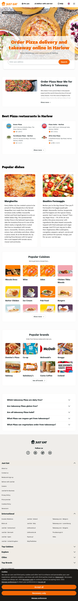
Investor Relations (7, 519)
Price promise (6, 499)
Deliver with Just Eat (45, 4)
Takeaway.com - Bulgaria (60, 528)
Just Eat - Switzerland (8, 528)
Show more (45, 102)
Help (61, 4)
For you (26, 4)
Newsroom (5, 508)
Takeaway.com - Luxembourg (62, 523)
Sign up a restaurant (8, 568)
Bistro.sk (4, 523)
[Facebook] (28, 453)
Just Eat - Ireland (32, 519)
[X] (43, 453)
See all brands (38, 380)
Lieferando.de (31, 532)
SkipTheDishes (31, 541)
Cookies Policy (6, 504)
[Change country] (69, 3)
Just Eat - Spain (6, 537)
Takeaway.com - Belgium (60, 519)
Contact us (5, 473)
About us (4, 468)
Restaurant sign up (7, 477)
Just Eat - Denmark (7, 532)
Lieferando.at (31, 528)
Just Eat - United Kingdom (10, 541)
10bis (54, 537)
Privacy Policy (6, 495)
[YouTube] (50, 453)
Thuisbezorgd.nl (58, 532)
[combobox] (33, 62)
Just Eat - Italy (31, 523)
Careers (4, 486)
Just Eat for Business (8, 491)
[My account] (74, 3)
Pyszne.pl (30, 537)
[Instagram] (35, 453)
